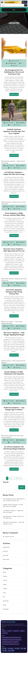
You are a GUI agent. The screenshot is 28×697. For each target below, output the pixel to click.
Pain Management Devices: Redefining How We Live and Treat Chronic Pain (14, 72)
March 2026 (6, 559)
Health (4, 584)
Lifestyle (5, 588)
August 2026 (6, 547)
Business (5, 576)
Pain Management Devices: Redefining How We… (11, 637)
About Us (4, 630)
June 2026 (5, 555)
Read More (13, 94)
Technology (6, 609)
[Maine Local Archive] (2, 2)
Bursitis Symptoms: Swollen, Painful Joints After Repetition (14, 373)
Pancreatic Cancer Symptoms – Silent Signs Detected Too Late (14, 250)
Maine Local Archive (9, 2)
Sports (4, 605)
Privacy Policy (16, 630)
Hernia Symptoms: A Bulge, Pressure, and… (10, 644)
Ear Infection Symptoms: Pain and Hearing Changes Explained (14, 448)
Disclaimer (22, 630)
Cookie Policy (4, 633)
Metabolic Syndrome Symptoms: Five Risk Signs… (11, 639)
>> (20, 478)
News (4, 593)
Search (6, 482)
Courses (5, 580)
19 (16, 478)
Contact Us (9, 630)
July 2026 (5, 551)
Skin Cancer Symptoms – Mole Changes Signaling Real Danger (14, 334)
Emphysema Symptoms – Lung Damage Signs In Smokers (14, 409)
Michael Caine (12, 63)
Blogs (4, 572)
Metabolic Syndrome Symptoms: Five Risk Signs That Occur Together (14, 131)
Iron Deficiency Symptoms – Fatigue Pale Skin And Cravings (14, 173)
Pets (4, 597)
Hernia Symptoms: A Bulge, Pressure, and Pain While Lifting (14, 214)
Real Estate (5, 601)
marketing (22, 122)
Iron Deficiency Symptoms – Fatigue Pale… (10, 641)
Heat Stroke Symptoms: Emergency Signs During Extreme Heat (14, 292)
